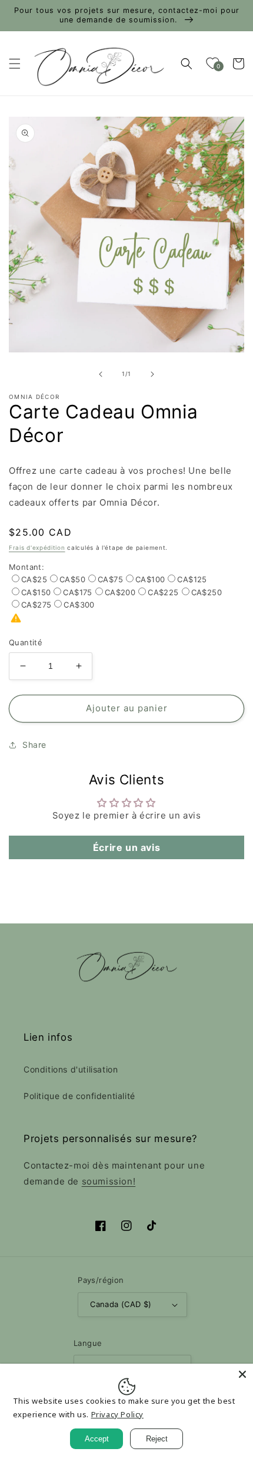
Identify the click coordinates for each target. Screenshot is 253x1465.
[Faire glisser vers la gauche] (101, 374)
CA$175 (77, 592)
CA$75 (110, 579)
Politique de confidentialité (79, 1096)
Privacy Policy (117, 1414)
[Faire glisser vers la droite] (152, 374)
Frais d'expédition (37, 547)
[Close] (242, 1374)
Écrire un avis (126, 847)
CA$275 (36, 604)
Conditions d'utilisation (71, 1069)
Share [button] (34, 745)
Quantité (25, 642)
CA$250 (206, 592)
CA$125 (192, 579)
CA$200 (120, 592)
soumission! (109, 1181)
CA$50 (72, 579)
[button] (15, 64)
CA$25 (34, 579)
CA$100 (150, 579)
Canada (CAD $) (121, 1304)
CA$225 (163, 592)
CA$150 (36, 592)
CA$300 (79, 604)
